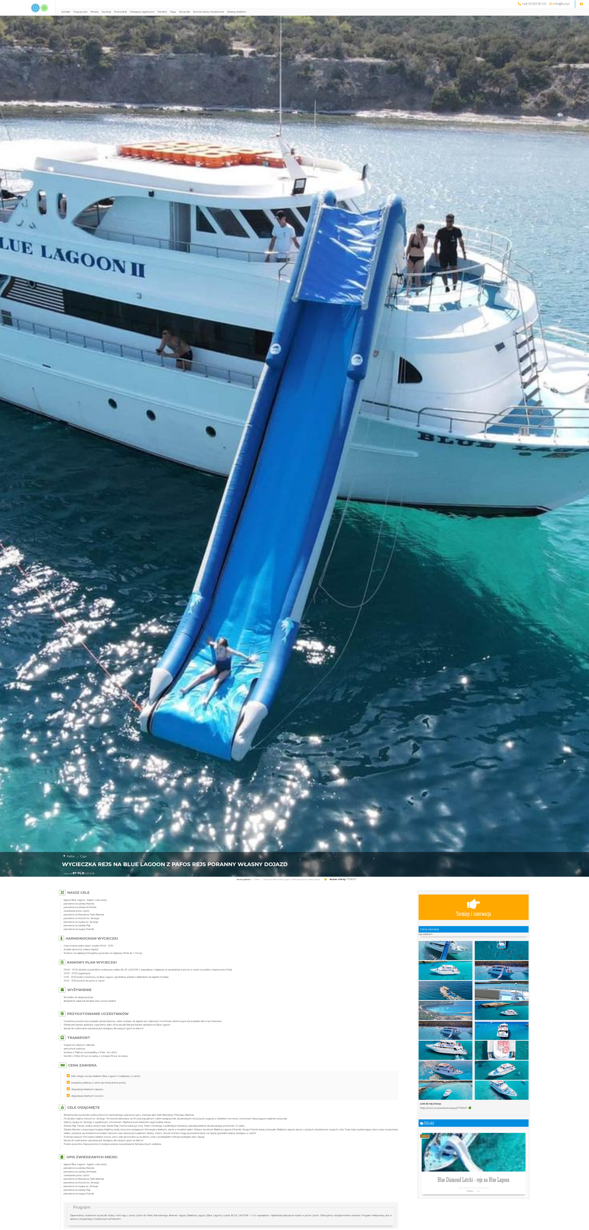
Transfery (162, 11)
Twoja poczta (80, 11)
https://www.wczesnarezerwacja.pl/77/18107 (443, 1108)
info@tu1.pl (561, 4)
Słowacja (106, 11)
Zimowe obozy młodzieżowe (208, 11)
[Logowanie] (581, 4)
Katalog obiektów (236, 11)
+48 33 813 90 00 (534, 4)
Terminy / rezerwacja (473, 913)
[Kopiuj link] (470, 1107)
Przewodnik (120, 11)
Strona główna (244, 879)
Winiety (94, 11)
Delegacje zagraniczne (142, 11)
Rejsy (173, 11)
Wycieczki (184, 11)
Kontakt (66, 11)
